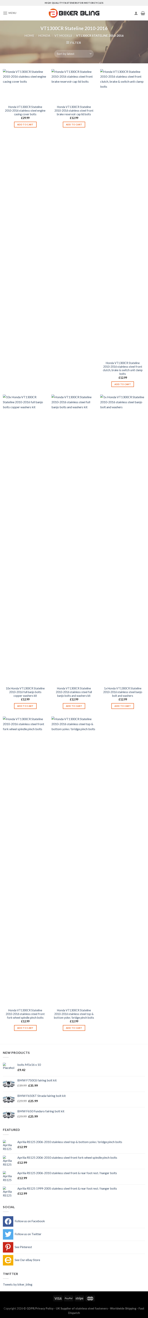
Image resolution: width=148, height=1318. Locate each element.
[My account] (136, 13)
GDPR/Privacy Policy (40, 1308)
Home (29, 35)
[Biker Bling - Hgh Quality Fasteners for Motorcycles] (74, 13)
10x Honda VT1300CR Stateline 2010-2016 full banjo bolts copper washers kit (25, 692)
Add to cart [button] (25, 124)
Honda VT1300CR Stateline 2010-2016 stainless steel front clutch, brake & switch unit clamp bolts (123, 368)
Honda (44, 35)
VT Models (63, 35)
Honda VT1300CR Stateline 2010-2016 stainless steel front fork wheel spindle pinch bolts (25, 1014)
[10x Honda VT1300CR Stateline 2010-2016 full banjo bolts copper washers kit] (25, 539)
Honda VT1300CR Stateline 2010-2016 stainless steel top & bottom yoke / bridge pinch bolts (74, 1014)
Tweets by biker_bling (17, 1284)
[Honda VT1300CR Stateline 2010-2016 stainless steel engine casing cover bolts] (25, 86)
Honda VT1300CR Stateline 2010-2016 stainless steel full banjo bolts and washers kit (74, 692)
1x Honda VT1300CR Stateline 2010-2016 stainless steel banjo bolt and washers (122, 692)
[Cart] (143, 13)
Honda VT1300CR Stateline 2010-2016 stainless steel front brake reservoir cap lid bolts (74, 110)
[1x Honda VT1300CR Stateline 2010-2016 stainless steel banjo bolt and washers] (122, 539)
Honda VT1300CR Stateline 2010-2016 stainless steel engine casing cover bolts (25, 110)
